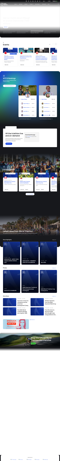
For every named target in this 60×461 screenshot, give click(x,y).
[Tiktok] (37, 1)
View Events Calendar (30, 194)
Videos (9, 257)
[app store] (28, 139)
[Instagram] (26, 1)
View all (53, 239)
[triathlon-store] (15, 340)
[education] (19, 205)
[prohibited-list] (43, 324)
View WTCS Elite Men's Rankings (24, 118)
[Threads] (35, 1)
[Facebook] (28, 1)
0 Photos (24, 285)
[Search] (58, 4)
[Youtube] (33, 1)
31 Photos (5, 288)
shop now (33, 343)
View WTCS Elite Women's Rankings (45, 118)
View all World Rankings (9, 85)
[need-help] (16, 324)
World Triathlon (4, 4)
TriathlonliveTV (29, 136)
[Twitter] (30, 1)
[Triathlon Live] (55, 1)
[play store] (35, 139)
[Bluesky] (39, 1)
